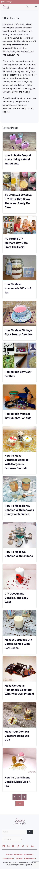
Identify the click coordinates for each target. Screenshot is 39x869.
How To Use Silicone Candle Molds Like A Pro (17, 781)
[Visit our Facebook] (3, 846)
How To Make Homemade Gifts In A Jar (18, 288)
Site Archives (18, 854)
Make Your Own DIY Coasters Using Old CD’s (17, 735)
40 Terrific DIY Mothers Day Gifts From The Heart (16, 242)
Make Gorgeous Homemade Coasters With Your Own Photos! (19, 689)
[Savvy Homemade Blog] (5, 6)
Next (19, 804)
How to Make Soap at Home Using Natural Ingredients (18, 159)
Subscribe (9, 854)
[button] (25, 7)
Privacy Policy (28, 854)
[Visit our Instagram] (8, 846)
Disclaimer (19, 858)
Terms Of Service (8, 858)
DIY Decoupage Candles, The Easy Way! (16, 597)
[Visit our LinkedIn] (32, 846)
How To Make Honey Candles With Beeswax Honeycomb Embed (19, 510)
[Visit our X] (13, 846)
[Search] (30, 832)
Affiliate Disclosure (30, 858)
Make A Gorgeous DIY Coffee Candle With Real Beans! (18, 643)
